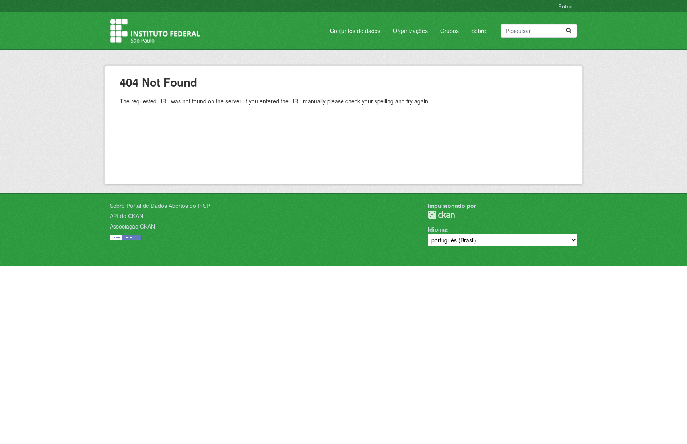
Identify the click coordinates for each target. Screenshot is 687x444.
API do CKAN (126, 216)
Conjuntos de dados (355, 31)
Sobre (478, 31)
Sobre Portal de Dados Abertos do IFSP (160, 205)
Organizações (410, 31)
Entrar (565, 6)
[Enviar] (568, 31)
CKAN (441, 215)
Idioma (437, 229)
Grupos (449, 31)
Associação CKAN (132, 226)
